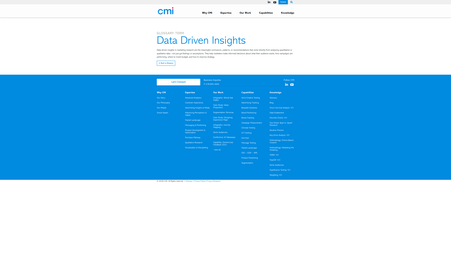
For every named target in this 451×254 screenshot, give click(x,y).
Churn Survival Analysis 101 (282, 108)
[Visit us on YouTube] (275, 2)
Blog (271, 103)
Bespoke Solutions (249, 108)
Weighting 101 (276, 175)
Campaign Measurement (251, 123)
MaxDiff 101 (275, 160)
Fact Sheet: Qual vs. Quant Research (281, 124)
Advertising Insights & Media (197, 108)
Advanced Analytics (193, 98)
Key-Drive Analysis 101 (280, 135)
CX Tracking (246, 133)
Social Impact (162, 113)
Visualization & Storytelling (196, 148)
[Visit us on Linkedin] (269, 2)
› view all (217, 150)
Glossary (273, 98)
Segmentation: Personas (223, 113)
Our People (161, 108)
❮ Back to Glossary (166, 63)
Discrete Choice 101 (278, 118)
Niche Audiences (220, 132)
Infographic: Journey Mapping (221, 126)
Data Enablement (277, 113)
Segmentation (247, 163)
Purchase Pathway (192, 138)
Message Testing (248, 143)
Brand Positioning (248, 113)
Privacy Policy (199, 181)
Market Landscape (192, 120)
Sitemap (189, 181)
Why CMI (207, 13)
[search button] (291, 2)
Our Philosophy (163, 103)
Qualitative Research (193, 143)
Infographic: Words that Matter (223, 99)
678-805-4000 (212, 84)
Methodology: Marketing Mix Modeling (282, 149)
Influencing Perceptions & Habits (196, 114)
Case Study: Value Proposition (221, 106)
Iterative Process (277, 130)
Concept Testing (248, 128)
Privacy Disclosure (213, 181)
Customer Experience (194, 103)
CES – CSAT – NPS (249, 153)
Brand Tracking (247, 118)
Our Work (245, 13)
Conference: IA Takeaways (224, 137)
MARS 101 (274, 155)
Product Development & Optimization (195, 131)
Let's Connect (178, 82)
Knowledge (287, 13)
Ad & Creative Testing (250, 98)
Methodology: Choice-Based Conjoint (281, 141)
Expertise (225, 13)
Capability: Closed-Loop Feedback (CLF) (223, 144)
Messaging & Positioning (195, 125)
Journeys (245, 138)
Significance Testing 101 (280, 170)
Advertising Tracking (250, 103)
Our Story (161, 98)
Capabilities (266, 13)
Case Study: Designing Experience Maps (222, 119)
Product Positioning (249, 158)
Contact (283, 2)
